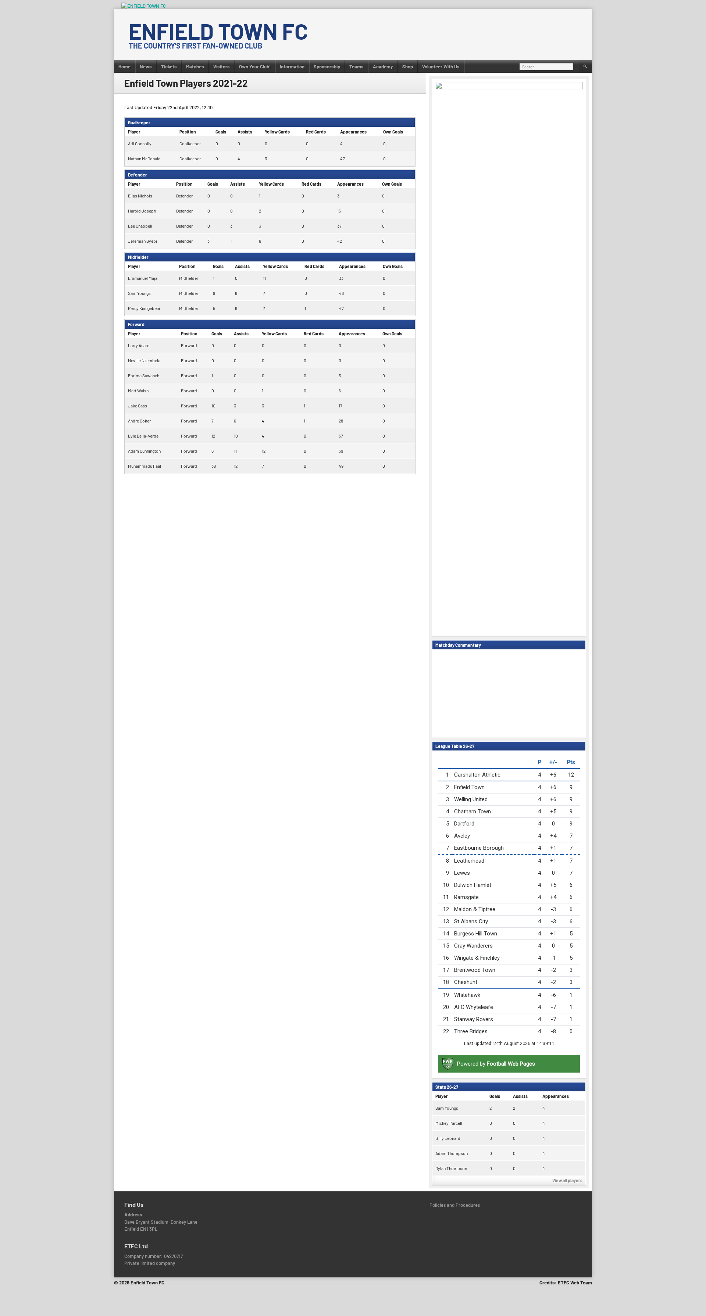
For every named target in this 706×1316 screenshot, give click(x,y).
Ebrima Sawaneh (143, 375)
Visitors (221, 66)
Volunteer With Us (441, 66)
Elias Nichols (140, 195)
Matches (195, 66)
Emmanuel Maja (142, 278)
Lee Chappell (140, 225)
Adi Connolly (139, 143)
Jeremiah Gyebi (142, 240)
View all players (567, 1180)
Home (124, 66)
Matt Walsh (138, 390)
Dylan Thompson (451, 1168)
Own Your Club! (255, 66)
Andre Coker (139, 420)
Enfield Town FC (218, 31)
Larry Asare (138, 345)
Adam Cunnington (144, 450)
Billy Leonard (447, 1138)
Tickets (169, 66)
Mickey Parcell (448, 1123)
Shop (407, 66)
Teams (356, 66)
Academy (383, 66)
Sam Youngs (139, 293)
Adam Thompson (451, 1153)
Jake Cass (137, 405)
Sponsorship (327, 66)
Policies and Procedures (454, 1205)
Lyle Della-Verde (143, 435)
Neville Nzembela (144, 360)
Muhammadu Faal (144, 465)
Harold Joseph (142, 210)
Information (292, 66)
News (146, 66)
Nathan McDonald (144, 158)
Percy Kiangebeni (144, 308)
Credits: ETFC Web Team (565, 1282)
